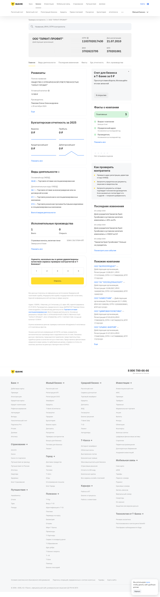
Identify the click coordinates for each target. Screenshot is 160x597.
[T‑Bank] (17, 4)
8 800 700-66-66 (138, 370)
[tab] (31, 62)
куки (148, 582)
